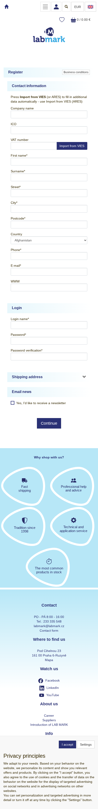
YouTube (52, 695)
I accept (67, 744)
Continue (49, 423)
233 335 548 (52, 621)
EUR (77, 7)
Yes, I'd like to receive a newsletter (41, 403)
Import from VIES (71, 146)
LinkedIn (52, 688)
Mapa (49, 660)
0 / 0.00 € (83, 19)
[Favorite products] (62, 20)
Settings (86, 744)
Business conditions (76, 72)
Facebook (52, 680)
